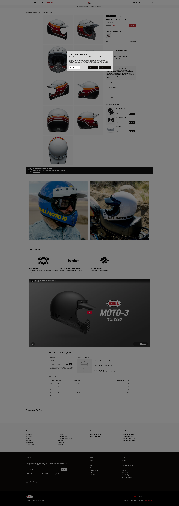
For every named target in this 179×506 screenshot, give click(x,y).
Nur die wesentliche (93, 67)
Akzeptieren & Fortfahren (104, 67)
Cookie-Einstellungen (74, 67)
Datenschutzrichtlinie (81, 63)
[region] (90, 61)
